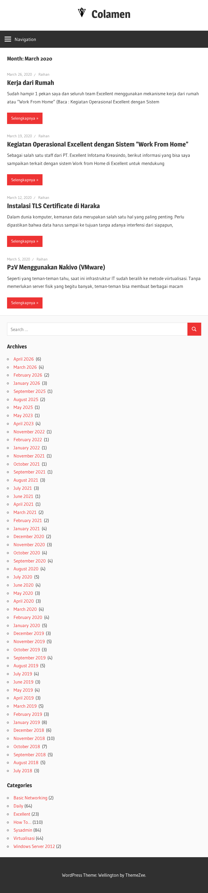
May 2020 (23, 593)
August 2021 (26, 480)
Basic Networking (30, 797)
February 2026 (28, 375)
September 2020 (30, 561)
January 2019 (27, 722)
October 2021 (27, 464)
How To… (22, 822)
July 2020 (23, 577)
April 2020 (24, 601)
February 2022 (28, 439)
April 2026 (24, 359)
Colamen (111, 14)
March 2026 (25, 367)
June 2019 (23, 682)
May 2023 (23, 415)
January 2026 (27, 383)
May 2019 (23, 690)
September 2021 (30, 472)
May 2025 (23, 407)
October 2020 (27, 552)
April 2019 (24, 698)
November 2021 (29, 456)
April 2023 (24, 423)
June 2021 (23, 496)
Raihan (44, 74)
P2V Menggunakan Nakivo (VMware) (56, 267)
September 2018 (30, 754)
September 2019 (30, 657)
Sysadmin (23, 830)
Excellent (22, 814)
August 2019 (26, 665)
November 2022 (29, 431)
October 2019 (27, 649)
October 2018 (27, 746)
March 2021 (25, 512)
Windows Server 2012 (34, 846)
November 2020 (29, 544)
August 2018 (26, 762)
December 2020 (29, 536)
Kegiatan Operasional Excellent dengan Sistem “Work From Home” (97, 144)
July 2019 (23, 673)
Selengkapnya (23, 118)
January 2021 (27, 528)
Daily (18, 806)
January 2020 (27, 625)
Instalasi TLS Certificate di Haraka (53, 206)
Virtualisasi (24, 838)
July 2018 (23, 770)
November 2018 (29, 738)
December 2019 (29, 633)
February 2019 (28, 714)
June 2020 (24, 585)
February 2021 (28, 520)
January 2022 (27, 447)
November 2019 (29, 641)
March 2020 (25, 609)
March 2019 (25, 706)
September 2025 (30, 391)
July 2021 (23, 488)
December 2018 (29, 730)
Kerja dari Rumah (30, 83)
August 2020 (26, 568)
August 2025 (26, 399)
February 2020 (28, 617)
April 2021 (24, 504)
